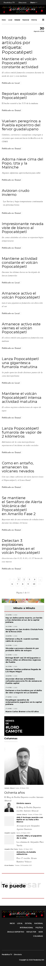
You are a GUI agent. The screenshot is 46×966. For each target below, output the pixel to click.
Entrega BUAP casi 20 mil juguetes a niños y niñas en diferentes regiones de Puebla (23, 660)
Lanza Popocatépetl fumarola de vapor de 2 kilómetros (22, 432)
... (40, 579)
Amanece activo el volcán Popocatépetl (21, 295)
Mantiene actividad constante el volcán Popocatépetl (20, 262)
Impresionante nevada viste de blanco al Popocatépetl (22, 228)
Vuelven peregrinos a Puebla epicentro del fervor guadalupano (21, 125)
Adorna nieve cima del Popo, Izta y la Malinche (22, 163)
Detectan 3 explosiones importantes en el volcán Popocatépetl (21, 546)
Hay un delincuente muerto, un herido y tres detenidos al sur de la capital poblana (24, 620)
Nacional (25, 20)
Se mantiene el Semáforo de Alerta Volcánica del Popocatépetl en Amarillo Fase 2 (22, 506)
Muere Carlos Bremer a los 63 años (22, 711)
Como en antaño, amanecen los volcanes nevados (18, 467)
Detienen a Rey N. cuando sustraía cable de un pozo (22, 640)
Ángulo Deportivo (15, 932)
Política (39, 928)
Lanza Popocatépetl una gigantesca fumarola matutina (20, 363)
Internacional (36, 20)
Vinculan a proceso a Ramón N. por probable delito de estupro (22, 649)
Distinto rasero (24, 803)
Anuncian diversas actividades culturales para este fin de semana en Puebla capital (24, 681)
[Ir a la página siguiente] (39, 584)
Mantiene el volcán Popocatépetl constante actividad (20, 63)
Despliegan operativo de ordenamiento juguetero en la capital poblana (24, 702)
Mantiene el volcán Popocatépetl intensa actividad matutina (21, 397)
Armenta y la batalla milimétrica (26, 853)
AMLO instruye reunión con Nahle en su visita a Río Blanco (30, 819)
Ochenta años (14, 792)
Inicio (4, 20)
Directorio (23, 2)
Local (10, 20)
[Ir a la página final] (25, 588)
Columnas (38, 936)
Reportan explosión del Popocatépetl (23, 95)
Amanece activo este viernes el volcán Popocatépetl (21, 328)
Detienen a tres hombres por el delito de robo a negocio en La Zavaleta (24, 691)
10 (34, 584)
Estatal (17, 20)
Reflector (31, 932)
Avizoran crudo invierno (15, 192)
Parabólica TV (9, 2)
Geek (41, 932)
